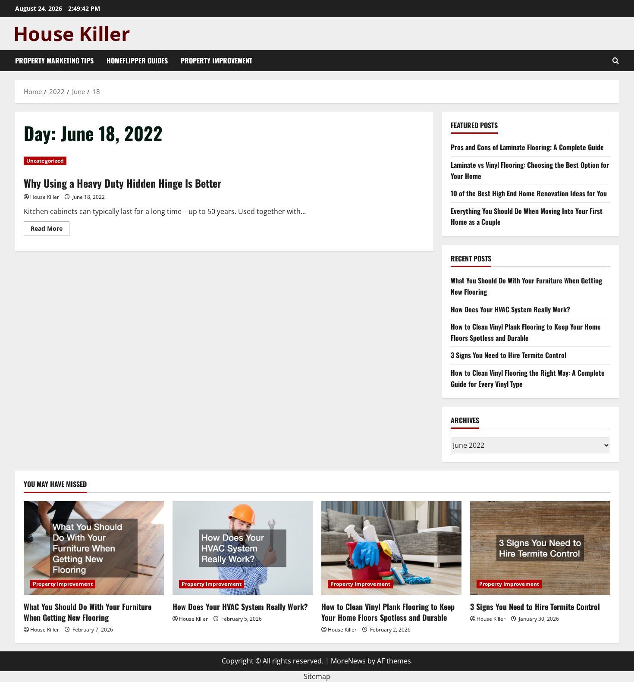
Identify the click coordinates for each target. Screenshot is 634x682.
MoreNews (348, 661)
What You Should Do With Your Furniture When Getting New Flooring (87, 612)
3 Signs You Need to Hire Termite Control (508, 355)
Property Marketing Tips (54, 60)
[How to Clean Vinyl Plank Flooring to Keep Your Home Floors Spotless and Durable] (391, 548)
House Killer (44, 197)
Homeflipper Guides (137, 60)
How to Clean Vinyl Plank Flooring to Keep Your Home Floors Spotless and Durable (526, 332)
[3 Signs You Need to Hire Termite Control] (540, 548)
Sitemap (317, 676)
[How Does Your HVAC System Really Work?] (243, 548)
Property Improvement (216, 60)
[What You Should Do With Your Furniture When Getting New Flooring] (94, 548)
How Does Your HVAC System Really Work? (510, 309)
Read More (50, 230)
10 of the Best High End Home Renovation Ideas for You (529, 193)
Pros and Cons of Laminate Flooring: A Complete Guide (527, 147)
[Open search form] (615, 60)
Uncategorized (45, 160)
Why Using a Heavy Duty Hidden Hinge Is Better (122, 183)
